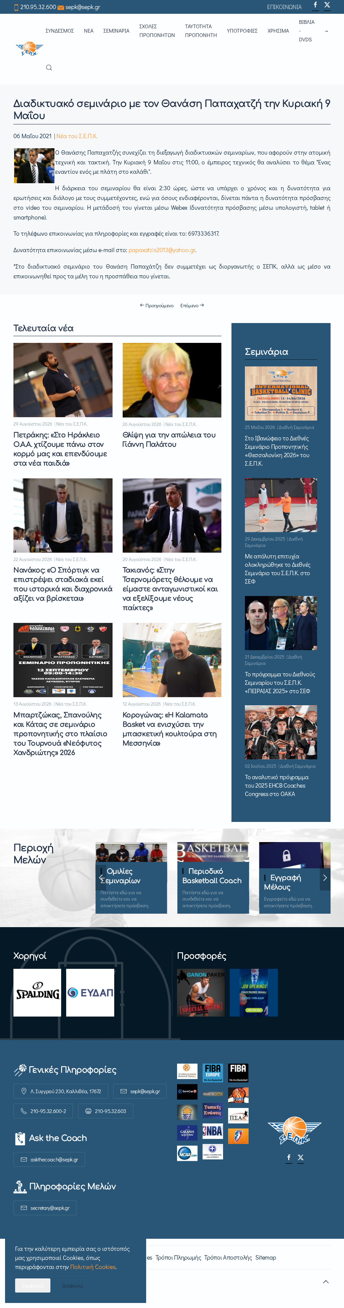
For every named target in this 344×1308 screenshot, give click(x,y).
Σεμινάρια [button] (116, 30)
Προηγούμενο (159, 305)
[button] (328, 30)
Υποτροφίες (242, 30)
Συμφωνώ (33, 1285)
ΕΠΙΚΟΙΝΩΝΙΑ (284, 7)
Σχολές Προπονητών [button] (157, 30)
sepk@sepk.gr (83, 7)
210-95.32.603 (110, 1110)
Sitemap (265, 1257)
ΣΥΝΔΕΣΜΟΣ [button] (60, 30)
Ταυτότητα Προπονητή (201, 30)
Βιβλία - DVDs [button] (306, 30)
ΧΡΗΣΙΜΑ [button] (278, 30)
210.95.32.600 (38, 7)
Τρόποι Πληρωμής (178, 1257)
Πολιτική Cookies (93, 1267)
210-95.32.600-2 (48, 1110)
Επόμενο (189, 305)
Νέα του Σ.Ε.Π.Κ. (77, 136)
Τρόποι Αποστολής (228, 1257)
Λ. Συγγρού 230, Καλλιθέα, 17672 (66, 1091)
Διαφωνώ (72, 1285)
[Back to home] (29, 49)
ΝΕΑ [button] (88, 30)
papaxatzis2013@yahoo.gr (162, 250)
